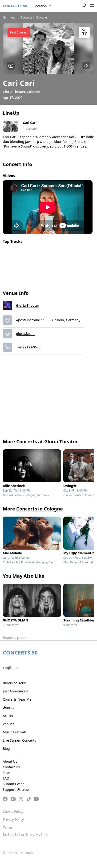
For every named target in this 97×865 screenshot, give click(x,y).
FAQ (6, 778)
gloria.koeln (25, 333)
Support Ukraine (16, 789)
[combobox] (42, 6)
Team (7, 772)
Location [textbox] (40, 6)
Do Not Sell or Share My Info (25, 834)
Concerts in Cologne (33, 17)
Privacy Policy (13, 819)
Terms (7, 827)
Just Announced (15, 691)
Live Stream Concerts (19, 740)
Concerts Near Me (17, 699)
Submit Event (13, 784)
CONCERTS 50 (15, 6)
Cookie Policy (13, 811)
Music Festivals (15, 732)
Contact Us (11, 767)
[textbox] (11, 668)
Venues (8, 724)
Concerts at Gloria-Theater (47, 441)
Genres (8, 707)
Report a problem (17, 637)
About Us (10, 761)
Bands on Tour (14, 683)
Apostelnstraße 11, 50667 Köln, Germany (48, 320)
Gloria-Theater (27, 305)
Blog (6, 748)
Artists (8, 715)
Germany (9, 17)
